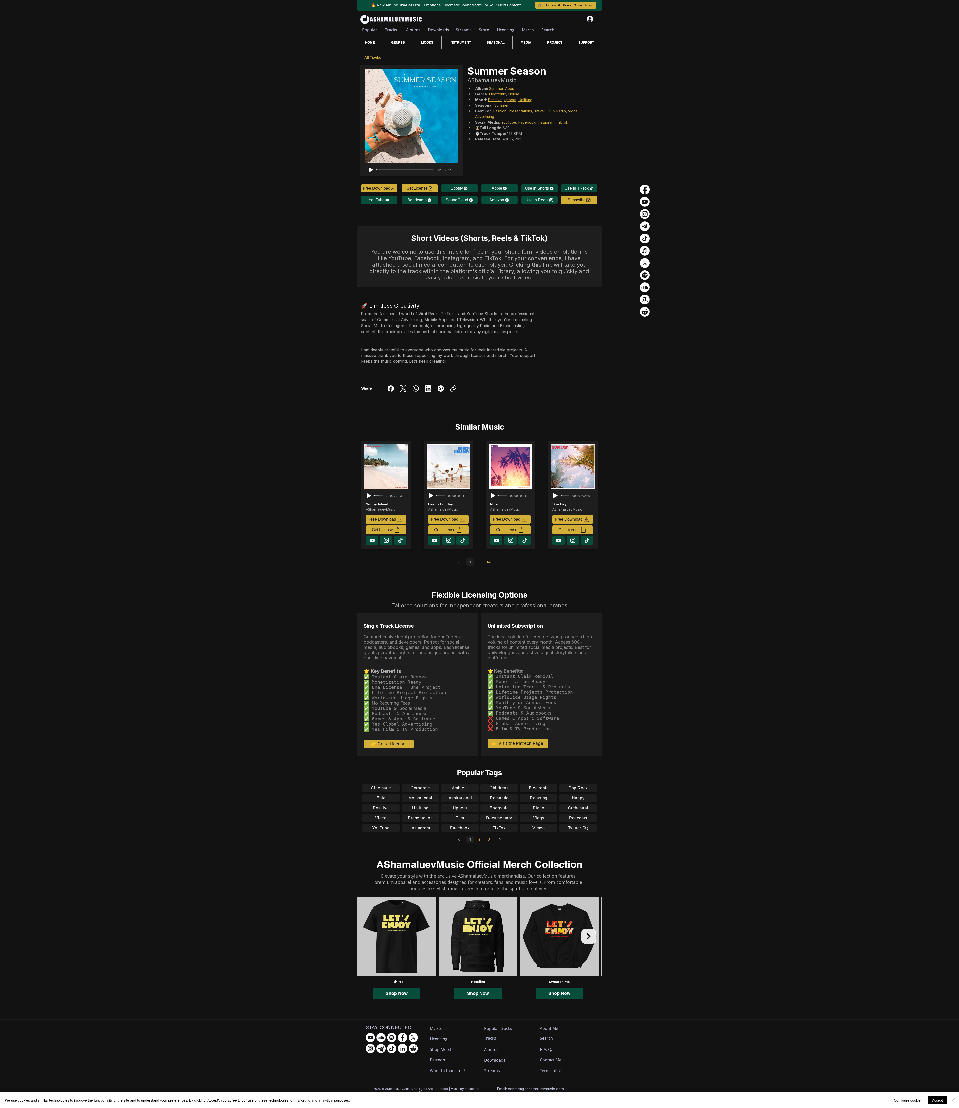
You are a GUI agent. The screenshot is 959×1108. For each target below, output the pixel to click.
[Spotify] (645, 275)
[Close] (953, 1100)
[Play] (371, 169)
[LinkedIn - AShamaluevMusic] (402, 1048)
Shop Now (397, 993)
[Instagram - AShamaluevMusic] (370, 1048)
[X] (645, 263)
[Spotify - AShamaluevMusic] (391, 1037)
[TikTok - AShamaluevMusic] (391, 1048)
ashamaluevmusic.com (544, 1088)
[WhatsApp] (416, 388)
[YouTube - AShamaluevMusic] (370, 1037)
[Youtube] (645, 202)
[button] (579, 200)
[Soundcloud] (645, 287)
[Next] (500, 562)
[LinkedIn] (428, 388)
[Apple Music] (645, 251)
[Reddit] (645, 312)
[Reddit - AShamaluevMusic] (413, 1048)
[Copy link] (453, 388)
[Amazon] (645, 299)
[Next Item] (588, 936)
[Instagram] (645, 214)
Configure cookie (907, 1100)
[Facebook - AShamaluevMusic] (402, 1037)
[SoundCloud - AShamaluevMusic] (381, 1037)
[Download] (372, 540)
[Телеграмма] (645, 226)
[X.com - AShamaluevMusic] (413, 1037)
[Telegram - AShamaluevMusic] (381, 1048)
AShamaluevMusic (398, 1089)
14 (489, 562)
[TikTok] (645, 238)
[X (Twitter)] (403, 388)
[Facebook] (391, 388)
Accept (937, 1100)
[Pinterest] (441, 388)
